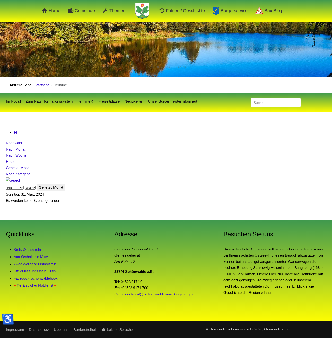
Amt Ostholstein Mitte (31, 257)
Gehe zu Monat (18, 168)
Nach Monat (15, 149)
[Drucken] (15, 132)
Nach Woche (16, 155)
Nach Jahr (14, 143)
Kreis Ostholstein (27, 250)
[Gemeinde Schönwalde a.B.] (142, 11)
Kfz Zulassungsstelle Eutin (35, 271)
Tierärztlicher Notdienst (35, 285)
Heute (10, 162)
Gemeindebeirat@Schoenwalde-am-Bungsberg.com (156, 294)
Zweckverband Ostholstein (35, 264)
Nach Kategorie (18, 174)
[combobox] (276, 102)
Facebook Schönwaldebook (36, 278)
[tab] (147, 67)
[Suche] (13, 180)
